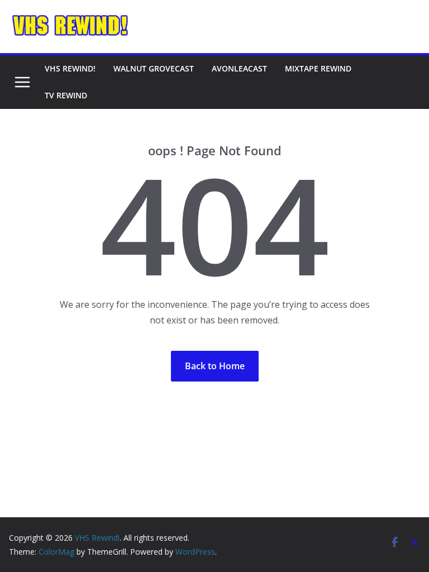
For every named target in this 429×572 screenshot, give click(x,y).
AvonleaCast (239, 68)
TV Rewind (66, 95)
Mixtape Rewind (318, 68)
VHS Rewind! (70, 68)
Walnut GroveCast (153, 68)
